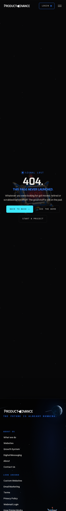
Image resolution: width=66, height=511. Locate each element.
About (7, 461)
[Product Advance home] (16, 6)
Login (45, 6)
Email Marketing (12, 486)
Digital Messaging (13, 455)
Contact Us (9, 467)
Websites (9, 443)
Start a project (32, 219)
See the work (47, 209)
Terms (7, 492)
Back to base (20, 209)
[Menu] (60, 6)
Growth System (12, 449)
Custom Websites (13, 480)
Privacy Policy (11, 498)
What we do (10, 437)
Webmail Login (11, 504)
